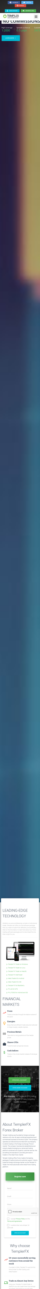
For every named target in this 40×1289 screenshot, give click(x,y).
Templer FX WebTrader (14, 975)
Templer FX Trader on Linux (15, 968)
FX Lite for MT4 (12, 989)
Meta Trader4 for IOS (13, 982)
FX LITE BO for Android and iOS (17, 992)
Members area (29, 10)
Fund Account (13, 10)
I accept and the (18, 1220)
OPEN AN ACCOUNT (20, 1233)
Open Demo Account (20, 1088)
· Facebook (14, 2)
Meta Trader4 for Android (15, 978)
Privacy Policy (20, 1219)
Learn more (10, 38)
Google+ (21, 5)
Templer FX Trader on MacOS (16, 971)
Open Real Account (19, 1080)
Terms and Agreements (14, 1221)
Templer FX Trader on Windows (17, 964)
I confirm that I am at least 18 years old (18, 1226)
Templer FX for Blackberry (15, 985)
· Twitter (28, 2)
